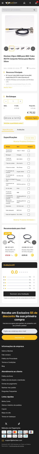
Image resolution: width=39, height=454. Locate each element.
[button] (24, 3)
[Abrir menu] (3, 3)
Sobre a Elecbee (7, 351)
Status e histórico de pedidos (12, 405)
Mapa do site (6, 413)
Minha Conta (6, 401)
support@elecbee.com (13, 440)
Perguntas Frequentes (9, 391)
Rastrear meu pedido (9, 387)
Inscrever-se (19, 337)
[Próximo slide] (33, 48)
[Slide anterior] (6, 48)
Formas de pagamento (9, 384)
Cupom (4, 409)
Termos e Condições (8, 362)
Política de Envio (7, 376)
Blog (3, 366)
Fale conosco (6, 355)
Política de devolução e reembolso (13, 380)
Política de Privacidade (9, 358)
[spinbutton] (13, 101)
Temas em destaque (8, 416)
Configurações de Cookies (16, 446)
